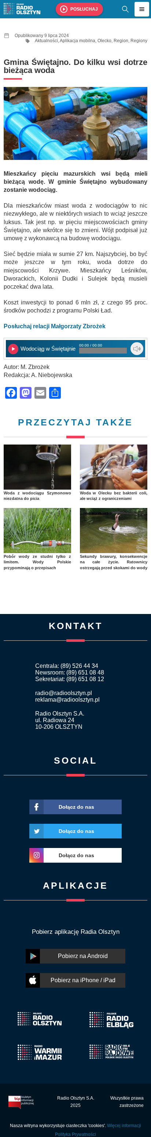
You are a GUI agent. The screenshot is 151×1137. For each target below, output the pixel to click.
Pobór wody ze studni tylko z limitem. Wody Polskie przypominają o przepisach (37, 562)
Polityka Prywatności (75, 1134)
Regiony (138, 40)
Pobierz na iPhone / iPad (83, 980)
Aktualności (46, 40)
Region (121, 40)
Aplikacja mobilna (77, 40)
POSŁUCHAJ (84, 9)
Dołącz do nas (76, 807)
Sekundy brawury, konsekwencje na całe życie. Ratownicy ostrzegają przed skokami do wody (113, 562)
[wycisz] (136, 348)
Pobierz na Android (83, 956)
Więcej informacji (124, 1125)
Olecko (104, 40)
